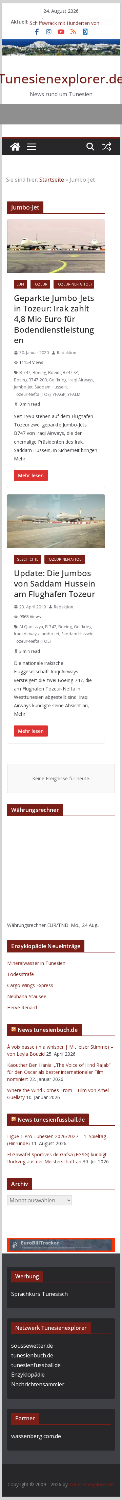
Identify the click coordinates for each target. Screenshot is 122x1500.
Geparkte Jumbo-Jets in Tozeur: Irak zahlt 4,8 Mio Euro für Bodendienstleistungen (54, 318)
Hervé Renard (22, 1007)
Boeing (39, 372)
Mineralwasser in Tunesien (36, 963)
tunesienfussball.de (36, 1365)
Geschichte (27, 559)
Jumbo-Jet (23, 387)
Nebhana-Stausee (26, 996)
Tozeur (40, 284)
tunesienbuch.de (32, 1355)
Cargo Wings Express (30, 985)
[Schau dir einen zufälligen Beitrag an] (107, 147)
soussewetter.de (32, 1345)
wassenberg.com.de (36, 1436)
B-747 (24, 372)
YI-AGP (59, 394)
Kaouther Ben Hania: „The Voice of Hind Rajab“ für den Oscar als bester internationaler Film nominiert (58, 1072)
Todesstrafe (20, 974)
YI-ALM (73, 394)
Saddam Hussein (51, 387)
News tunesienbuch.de (48, 1030)
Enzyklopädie (28, 1374)
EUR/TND (57, 925)
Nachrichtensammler (37, 1384)
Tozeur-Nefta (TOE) (74, 284)
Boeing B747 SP (63, 372)
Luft (20, 284)
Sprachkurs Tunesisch (39, 1294)
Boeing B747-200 (30, 380)
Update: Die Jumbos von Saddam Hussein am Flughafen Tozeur (54, 583)
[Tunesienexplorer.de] (15, 147)
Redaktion (66, 352)
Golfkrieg (57, 380)
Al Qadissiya (31, 627)
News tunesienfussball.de (51, 1119)
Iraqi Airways (80, 380)
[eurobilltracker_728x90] (61, 1243)
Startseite (51, 179)
